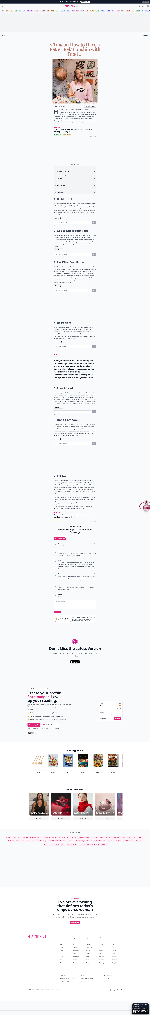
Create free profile (34, 725)
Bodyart (62, 941)
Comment (57, 612)
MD (68, 106)
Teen (61, 963)
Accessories (63, 938)
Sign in (57, 728)
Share (93, 106)
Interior (88, 950)
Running (114, 956)
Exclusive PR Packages (87, 978)
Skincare (36, 10)
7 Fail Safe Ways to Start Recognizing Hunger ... (126, 841)
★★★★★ (145, 35)
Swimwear (114, 959)
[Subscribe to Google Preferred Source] (63, 619)
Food (87, 10)
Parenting (92, 10)
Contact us (63, 975)
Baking (118, 10)
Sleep (24, 10)
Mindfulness (30, 10)
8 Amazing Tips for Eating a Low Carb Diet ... (129, 837)
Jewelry (101, 950)
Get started (117, 718)
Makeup (75, 953)
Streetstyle (102, 959)
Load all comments (60, 538)
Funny (3, 10)
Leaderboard (103, 718)
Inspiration (62, 10)
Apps (74, 938)
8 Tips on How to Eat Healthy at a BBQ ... (93, 844)
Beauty (122, 10)
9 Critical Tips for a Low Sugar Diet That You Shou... (60, 844)
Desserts (114, 941)
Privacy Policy (105, 978)
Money (97, 10)
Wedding (103, 10)
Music (11, 10)
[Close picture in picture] (133, 1004)
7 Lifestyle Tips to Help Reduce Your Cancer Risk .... (92, 841)
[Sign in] (148, 6)
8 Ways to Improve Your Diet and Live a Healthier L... (24, 837)
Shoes (48, 10)
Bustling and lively (67, 134)
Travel (16, 10)
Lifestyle (114, 950)
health (4, 35)
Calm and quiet (57, 134)
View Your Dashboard (51, 725)
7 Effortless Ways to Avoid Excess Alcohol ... (22, 841)
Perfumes (138, 10)
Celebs (88, 941)
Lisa (56, 106)
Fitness (68, 10)
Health (73, 10)
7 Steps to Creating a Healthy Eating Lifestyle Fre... (60, 837)
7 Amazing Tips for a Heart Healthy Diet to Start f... (56, 841)
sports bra (58, 369)
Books (113, 10)
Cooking (108, 10)
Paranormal (76, 956)
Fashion (88, 944)
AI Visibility (84, 975)
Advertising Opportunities (67, 978)
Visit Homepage (75, 922)
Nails (133, 10)
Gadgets (82, 10)
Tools (61, 966)
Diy (142, 10)
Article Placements (107, 975)
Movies (52, 10)
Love (57, 10)
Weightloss (42, 10)
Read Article (42, 819)
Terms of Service (64, 981)
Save (87, 106)
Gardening (89, 947)
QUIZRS (95, 136)
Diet (61, 944)
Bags (77, 10)
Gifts (20, 10)
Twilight (128, 10)
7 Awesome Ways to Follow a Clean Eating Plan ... (95, 837)
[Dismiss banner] (94, 617)
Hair (7, 10)
